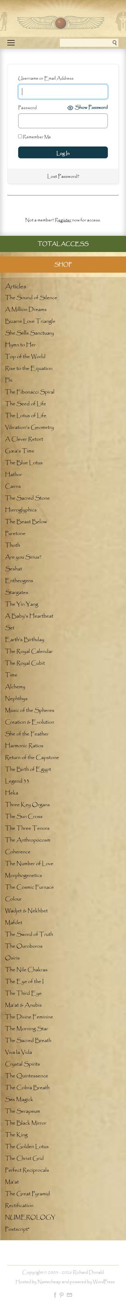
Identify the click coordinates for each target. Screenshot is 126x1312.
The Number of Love (29, 864)
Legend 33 (17, 781)
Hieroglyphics (21, 510)
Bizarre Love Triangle (30, 321)
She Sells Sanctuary (29, 333)
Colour (13, 899)
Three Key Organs (27, 805)
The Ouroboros (23, 946)
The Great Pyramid (27, 1194)
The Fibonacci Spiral (30, 392)
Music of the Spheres (29, 710)
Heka (11, 793)
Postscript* (17, 1229)
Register (63, 220)
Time (11, 675)
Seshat (13, 569)
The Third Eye (23, 993)
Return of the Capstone (32, 757)
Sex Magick (19, 1099)
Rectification (19, 1205)
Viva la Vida (18, 1052)
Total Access (63, 244)
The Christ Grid (24, 1158)
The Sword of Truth (29, 934)
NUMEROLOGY (30, 1217)
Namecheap (49, 1281)
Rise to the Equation (28, 368)
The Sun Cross (23, 816)
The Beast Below (26, 522)
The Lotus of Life (25, 415)
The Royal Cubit (25, 663)
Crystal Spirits (22, 1064)
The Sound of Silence (31, 298)
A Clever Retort (24, 439)
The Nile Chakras (26, 970)
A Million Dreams (26, 309)
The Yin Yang (21, 604)
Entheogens (19, 581)
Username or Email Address (46, 78)
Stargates (16, 592)
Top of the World (25, 357)
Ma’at (12, 1182)
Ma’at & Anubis (23, 1005)
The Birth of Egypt (28, 769)
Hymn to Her (20, 345)
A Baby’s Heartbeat (29, 616)
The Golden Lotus (27, 1147)
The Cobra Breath (27, 1088)
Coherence (17, 852)
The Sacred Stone (27, 498)
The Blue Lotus (23, 463)
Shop (63, 264)
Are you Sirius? (23, 557)
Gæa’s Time (19, 451)
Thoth (12, 545)
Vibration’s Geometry (29, 427)
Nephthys (16, 698)
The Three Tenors (27, 828)
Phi (8, 380)
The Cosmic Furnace (29, 887)
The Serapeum (22, 1111)
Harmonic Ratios (24, 746)
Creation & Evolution (29, 722)
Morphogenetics (23, 875)
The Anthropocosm (27, 840)
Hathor (13, 474)
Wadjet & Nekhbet (26, 911)
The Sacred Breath (28, 1040)
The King (16, 1135)
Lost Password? (63, 176)
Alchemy (15, 687)
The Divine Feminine (29, 1017)
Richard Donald (88, 1272)
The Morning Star (26, 1029)
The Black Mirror (25, 1123)
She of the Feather (27, 734)
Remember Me (36, 137)
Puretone (15, 533)
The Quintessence (26, 1076)
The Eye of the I (24, 981)
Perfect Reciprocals (27, 1170)
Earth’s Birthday (24, 640)
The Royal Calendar (29, 651)
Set (9, 628)
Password (27, 107)
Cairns (13, 486)
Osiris (12, 958)
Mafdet (13, 922)
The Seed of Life (25, 404)
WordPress (104, 1281)
